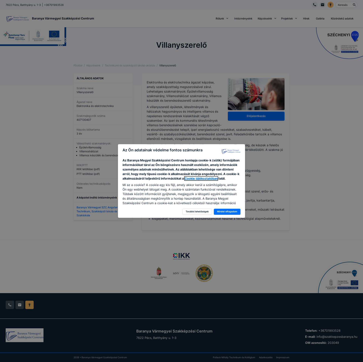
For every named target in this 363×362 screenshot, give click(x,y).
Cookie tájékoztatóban (201, 178)
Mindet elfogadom (227, 211)
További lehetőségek (197, 211)
